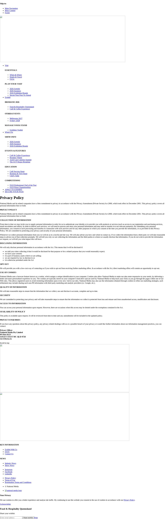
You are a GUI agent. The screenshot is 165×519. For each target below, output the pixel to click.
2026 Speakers (15, 91)
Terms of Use (10, 480)
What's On (9, 132)
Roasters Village (16, 158)
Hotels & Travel (16, 77)
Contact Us (9, 454)
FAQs (12, 79)
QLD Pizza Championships (20, 187)
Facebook (8, 472)
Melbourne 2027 (16, 118)
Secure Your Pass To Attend (20, 95)
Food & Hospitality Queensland (22, 107)
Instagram (8, 470)
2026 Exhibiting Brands (19, 93)
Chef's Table (14, 176)
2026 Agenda (15, 89)
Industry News (10, 463)
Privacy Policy (10, 478)
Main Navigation (11, 8)
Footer (7, 13)
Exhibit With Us (11, 450)
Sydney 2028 (15, 121)
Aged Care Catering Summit (20, 160)
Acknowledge (5, 504)
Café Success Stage (17, 171)
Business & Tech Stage (18, 174)
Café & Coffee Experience (20, 109)
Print (36, 518)
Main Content (10, 11)
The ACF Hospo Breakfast (20, 162)
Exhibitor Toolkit (16, 130)
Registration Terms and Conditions (18, 482)
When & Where (16, 75)
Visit (6, 65)
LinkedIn (8, 474)
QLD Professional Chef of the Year (23, 185)
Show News (9, 465)
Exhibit (7, 97)
